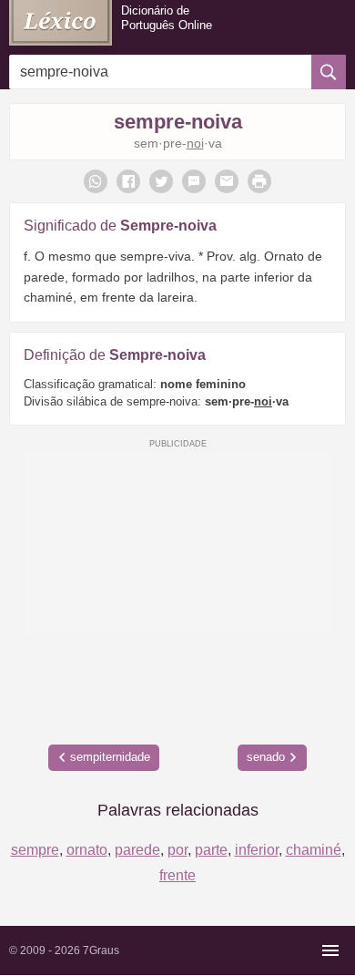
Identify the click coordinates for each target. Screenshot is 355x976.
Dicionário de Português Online (166, 18)
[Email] (226, 181)
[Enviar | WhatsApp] (95, 181)
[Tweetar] (161, 181)
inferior (257, 850)
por (177, 850)
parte (211, 850)
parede (137, 850)
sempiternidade (110, 757)
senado (266, 757)
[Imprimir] (259, 181)
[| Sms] (194, 181)
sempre (35, 850)
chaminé (313, 850)
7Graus (101, 950)
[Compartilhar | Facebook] (128, 181)
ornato (86, 850)
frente (177, 875)
